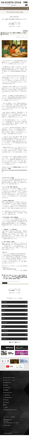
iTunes (15, 409)
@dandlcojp (7, 395)
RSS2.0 (12, 342)
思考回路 (10, 278)
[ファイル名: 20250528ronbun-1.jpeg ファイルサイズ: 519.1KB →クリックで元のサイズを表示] (14, 48)
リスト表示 (18, 23)
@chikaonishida (8, 397)
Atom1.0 (18, 342)
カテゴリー (18, 37)
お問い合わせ (8, 387)
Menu (2, 8)
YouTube (7, 399)
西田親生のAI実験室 (20, 277)
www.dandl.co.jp (8, 392)
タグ (3, 19)
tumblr (6, 407)
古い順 (18, 26)
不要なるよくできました (13, 275)
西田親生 (7, 390)
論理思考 (14, 278)
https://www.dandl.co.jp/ (9, 269)
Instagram (7, 402)
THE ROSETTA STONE (10, 377)
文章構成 (19, 276)
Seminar (6, 385)
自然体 (18, 278)
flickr (6, 404)
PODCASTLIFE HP (9, 409)
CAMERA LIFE (8, 382)
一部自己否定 (14, 276)
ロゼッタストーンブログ (10, 380)
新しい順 (12, 26)
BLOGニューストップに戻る (15, 298)
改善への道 (5, 275)
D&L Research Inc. (8, 419)
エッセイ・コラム (24, 37)
